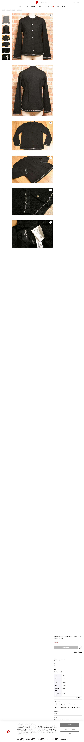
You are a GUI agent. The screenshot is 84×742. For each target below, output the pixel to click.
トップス (61, 719)
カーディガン (67, 719)
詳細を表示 (63, 739)
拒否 (70, 733)
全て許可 (70, 724)
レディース (56, 719)
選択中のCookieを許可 (70, 729)
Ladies (55, 642)
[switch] (33, 739)
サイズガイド (79, 697)
